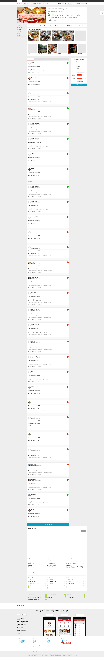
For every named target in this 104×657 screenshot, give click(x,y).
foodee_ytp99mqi (35, 246)
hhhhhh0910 (33, 153)
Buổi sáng (48, 560)
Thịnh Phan (33, 479)
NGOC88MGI (33, 292)
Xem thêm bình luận (48, 524)
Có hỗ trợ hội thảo (52, 587)
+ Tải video (33, 48)
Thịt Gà (29, 572)
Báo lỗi (39, 72)
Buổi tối (58, 560)
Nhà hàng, (49, 11)
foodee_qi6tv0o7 (34, 277)
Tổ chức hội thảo (75, 568)
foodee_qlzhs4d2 (35, 231)
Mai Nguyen (33, 386)
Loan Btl (33, 433)
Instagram (48, 641)
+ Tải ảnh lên (62, 48)
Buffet (82, 566)
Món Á (52, 566)
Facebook (48, 640)
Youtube (48, 642)
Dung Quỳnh (33, 464)
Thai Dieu (33, 401)
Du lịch (80, 567)
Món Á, (62, 11)
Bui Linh (33, 168)
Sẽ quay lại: (42, 300)
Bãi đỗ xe (19, 35)
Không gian (40, 53)
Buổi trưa (52, 560)
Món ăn (49, 53)
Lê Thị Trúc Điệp (34, 216)
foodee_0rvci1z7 (34, 417)
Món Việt (48, 566)
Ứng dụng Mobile (22, 640)
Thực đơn (19, 31)
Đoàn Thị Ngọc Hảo (35, 309)
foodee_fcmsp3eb (35, 123)
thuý (32, 371)
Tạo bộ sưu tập (21, 641)
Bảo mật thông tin (22, 642)
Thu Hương (33, 494)
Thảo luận (34, 72)
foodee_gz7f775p (35, 324)
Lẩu (41, 572)
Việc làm (34, 642)
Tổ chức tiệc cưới (69, 567)
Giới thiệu (34, 640)
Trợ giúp (34, 641)
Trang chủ (19, 25)
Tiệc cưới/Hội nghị (54, 11)
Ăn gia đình (71, 566)
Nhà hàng (67, 563)
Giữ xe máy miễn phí (72, 583)
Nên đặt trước (33, 581)
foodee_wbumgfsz (35, 92)
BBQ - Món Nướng (75, 567)
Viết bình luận (79, 84)
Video (29, 53)
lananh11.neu (34, 356)
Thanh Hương (34, 509)
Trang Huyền (33, 77)
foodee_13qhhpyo (35, 186)
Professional (80, 53)
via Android (33, 94)
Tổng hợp (69, 53)
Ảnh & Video (20, 27)
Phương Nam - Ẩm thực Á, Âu (34, 66)
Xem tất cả (29, 601)
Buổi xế (55, 560)
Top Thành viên (20, 605)
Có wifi (31, 577)
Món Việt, (59, 11)
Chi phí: (34, 300)
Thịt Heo (35, 572)
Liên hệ (34, 646)
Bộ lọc (60, 3)
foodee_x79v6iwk (35, 138)
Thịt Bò (32, 572)
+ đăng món (80, 35)
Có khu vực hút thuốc (53, 585)
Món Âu (65, 11)
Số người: (29, 300)
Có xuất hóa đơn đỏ (34, 587)
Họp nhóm (75, 566)
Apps (69, 3)
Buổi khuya (61, 560)
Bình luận (19, 29)
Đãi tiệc (67, 566)
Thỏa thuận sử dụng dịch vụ (37, 645)
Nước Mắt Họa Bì (34, 108)
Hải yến (32, 62)
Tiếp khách (79, 566)
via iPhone (33, 109)
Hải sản (38, 572)
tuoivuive (33, 341)
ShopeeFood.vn (50, 645)
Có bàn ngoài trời (52, 581)
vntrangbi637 (34, 201)
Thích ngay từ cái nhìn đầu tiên (34, 142)
